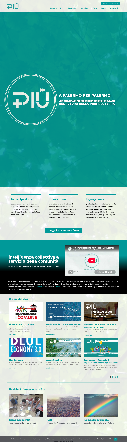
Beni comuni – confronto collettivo (63, 324)
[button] (110, 3)
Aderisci (84, 8)
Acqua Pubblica (54, 360)
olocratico (58, 287)
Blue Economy (16, 360)
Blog (103, 8)
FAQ (95, 8)
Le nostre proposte (96, 419)
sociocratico (39, 287)
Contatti (114, 8)
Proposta (72, 8)
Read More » (13, 334)
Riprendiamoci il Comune (21, 324)
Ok (116, 439)
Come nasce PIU (19, 419)
